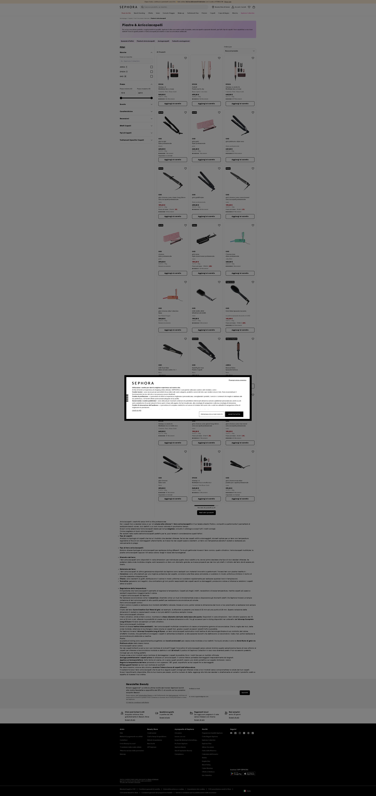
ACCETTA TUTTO (234, 414)
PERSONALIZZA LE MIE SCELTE (212, 414)
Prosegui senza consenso (237, 380)
